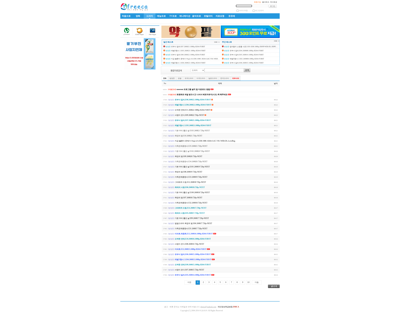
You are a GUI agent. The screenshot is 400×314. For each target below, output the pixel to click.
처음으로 (126, 16)
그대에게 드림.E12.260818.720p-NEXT (190, 182)
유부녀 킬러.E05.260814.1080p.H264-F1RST (246, 55)
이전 (189, 282)
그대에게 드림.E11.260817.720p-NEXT (190, 208)
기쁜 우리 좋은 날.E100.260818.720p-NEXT (192, 192)
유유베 (231, 16)
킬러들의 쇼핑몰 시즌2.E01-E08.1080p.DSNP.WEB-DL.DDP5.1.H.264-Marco (258, 46)
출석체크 (265, 2)
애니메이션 (184, 16)
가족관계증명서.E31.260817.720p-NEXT (191, 228)
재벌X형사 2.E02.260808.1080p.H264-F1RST (246, 59)
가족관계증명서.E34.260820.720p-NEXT (191, 161)
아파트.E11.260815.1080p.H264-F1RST (191, 249)
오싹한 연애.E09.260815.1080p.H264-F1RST (193, 265)
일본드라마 (212, 78)
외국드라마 (189, 78)
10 (248, 282)
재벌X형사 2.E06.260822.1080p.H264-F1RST (188, 63)
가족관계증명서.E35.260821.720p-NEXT (191, 146)
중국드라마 (224, 78)
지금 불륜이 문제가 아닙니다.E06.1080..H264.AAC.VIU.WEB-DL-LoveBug (199, 59)
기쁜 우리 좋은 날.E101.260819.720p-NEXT (192, 167)
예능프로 (161, 16)
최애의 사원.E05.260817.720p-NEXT (190, 213)
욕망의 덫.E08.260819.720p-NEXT (188, 172)
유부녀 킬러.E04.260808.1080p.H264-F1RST (246, 51)
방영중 (172, 78)
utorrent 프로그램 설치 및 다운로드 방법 (193, 89)
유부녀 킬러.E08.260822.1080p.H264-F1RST (188, 55)
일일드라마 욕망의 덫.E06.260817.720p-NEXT (193, 223)
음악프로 (196, 16)
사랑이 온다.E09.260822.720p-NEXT (190, 115)
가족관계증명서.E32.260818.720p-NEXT (191, 203)
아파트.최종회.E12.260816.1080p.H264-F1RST (194, 234)
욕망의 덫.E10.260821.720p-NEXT (188, 136)
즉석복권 (273, 2)
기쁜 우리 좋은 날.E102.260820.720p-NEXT (192, 151)
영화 (138, 16)
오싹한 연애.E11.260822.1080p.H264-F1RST (193, 110)
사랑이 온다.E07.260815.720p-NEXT (189, 270)
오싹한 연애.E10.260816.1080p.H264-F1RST (193, 239)
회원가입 (257, 2)
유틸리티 (208, 16)
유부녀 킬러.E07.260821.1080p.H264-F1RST (188, 46)
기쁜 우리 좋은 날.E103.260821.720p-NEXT (192, 131)
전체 (164, 78)
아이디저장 (243, 10)
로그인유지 (259, 10)
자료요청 (220, 16)
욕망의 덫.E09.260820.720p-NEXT (188, 156)
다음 (257, 282)
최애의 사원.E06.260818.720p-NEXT (190, 187)
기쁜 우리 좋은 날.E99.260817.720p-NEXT (192, 218)
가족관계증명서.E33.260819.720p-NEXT (191, 177)
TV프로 (173, 16)
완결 (179, 78)
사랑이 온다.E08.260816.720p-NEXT (189, 244)
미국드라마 (201, 78)
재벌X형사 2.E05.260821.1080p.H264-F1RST (188, 51)
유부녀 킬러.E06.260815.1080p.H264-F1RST (246, 63)
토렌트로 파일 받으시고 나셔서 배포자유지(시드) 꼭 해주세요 (202, 94)
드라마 (149, 16)
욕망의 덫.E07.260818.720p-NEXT (188, 198)
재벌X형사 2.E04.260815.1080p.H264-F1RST (193, 259)
